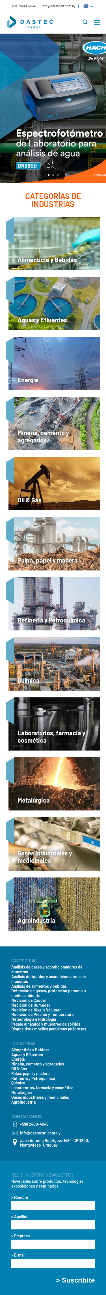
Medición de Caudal (28, 1000)
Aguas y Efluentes (27, 1054)
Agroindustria (23, 1102)
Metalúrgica (21, 1092)
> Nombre (19, 1197)
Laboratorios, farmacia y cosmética (42, 1088)
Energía (18, 1059)
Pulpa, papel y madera (30, 1073)
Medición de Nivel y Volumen (36, 1010)
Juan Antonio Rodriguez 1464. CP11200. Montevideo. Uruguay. (54, 1143)
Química (18, 1083)
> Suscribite (75, 1280)
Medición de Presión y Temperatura (42, 1014)
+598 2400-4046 (24, 6)
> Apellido (20, 1217)
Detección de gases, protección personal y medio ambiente (48, 993)
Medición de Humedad (31, 1005)
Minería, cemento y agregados (37, 1064)
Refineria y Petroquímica (33, 1078)
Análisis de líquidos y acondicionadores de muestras (48, 979)
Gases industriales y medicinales (40, 1097)
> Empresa (20, 1236)
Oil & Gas (19, 1069)
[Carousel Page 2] (53, 175)
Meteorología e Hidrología (33, 1019)
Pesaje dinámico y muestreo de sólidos (45, 1024)
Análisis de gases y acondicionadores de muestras (47, 969)
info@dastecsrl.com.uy (58, 6)
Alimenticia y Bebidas (30, 1050)
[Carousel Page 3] (58, 175)
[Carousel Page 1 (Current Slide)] (48, 175)
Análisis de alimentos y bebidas (39, 986)
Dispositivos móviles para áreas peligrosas (48, 1029)
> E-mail (18, 1255)
